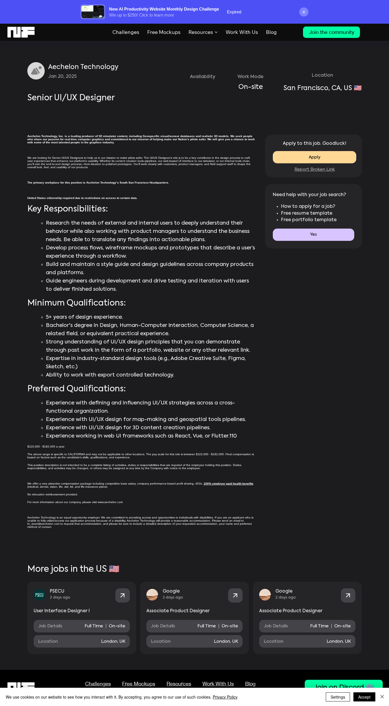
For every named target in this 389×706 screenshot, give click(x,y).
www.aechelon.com (110, 502)
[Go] (122, 595)
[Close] (382, 696)
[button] (313, 235)
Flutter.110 (224, 436)
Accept (364, 697)
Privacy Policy (225, 697)
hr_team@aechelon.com (43, 523)
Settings (338, 697)
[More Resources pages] (216, 32)
